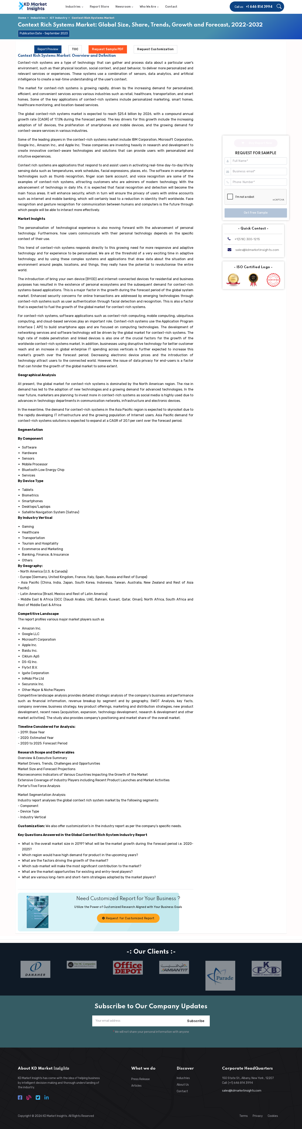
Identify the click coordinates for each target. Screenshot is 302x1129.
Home (22, 17)
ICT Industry (58, 17)
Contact (182, 1091)
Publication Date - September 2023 (44, 33)
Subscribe (196, 1021)
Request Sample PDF (107, 49)
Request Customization (155, 49)
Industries (38, 17)
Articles (136, 1085)
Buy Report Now (260, 143)
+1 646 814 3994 (259, 7)
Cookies (273, 1116)
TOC (75, 49)
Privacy (258, 1116)
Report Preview (48, 49)
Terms (243, 1116)
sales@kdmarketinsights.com (257, 250)
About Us (183, 1084)
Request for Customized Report (129, 918)
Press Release (140, 1079)
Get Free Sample (256, 212)
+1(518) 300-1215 (247, 239)
